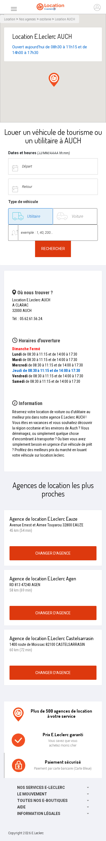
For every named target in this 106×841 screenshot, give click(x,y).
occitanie (45, 19)
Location (9, 19)
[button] (53, 80)
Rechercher (53, 248)
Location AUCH (65, 19)
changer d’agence (53, 553)
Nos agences (27, 19)
